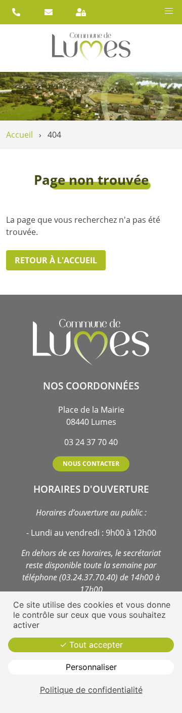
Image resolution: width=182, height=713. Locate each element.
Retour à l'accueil (56, 260)
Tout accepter (95, 645)
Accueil (19, 134)
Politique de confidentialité (91, 690)
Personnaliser (91, 667)
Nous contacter (91, 463)
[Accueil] (91, 48)
